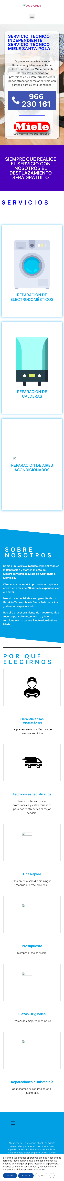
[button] (32, 17)
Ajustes (41, 1175)
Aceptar (10, 1175)
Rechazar (25, 1175)
